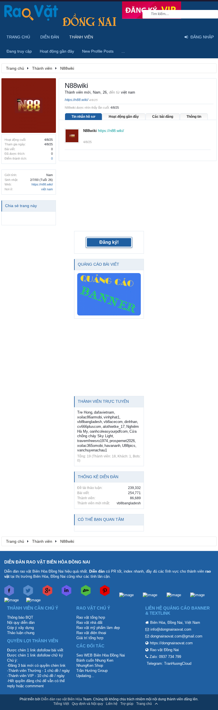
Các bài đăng (162, 117)
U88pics (128, 445)
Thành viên (81, 37)
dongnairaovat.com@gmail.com (176, 636)
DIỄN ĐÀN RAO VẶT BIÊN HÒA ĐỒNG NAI (47, 562)
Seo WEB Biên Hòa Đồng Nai (100, 655)
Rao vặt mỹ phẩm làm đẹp (98, 628)
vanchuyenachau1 (92, 450)
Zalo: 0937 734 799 (165, 657)
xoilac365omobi (90, 445)
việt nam (47, 189)
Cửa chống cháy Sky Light (107, 433)
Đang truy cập (19, 51)
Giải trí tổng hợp (89, 638)
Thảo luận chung (20, 633)
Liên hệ (112, 704)
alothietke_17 (114, 426)
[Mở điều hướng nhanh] (209, 68)
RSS (164, 704)
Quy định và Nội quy (87, 704)
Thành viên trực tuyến (103, 401)
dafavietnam (104, 412)
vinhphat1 (112, 417)
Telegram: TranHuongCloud (169, 663)
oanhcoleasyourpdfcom (109, 431)
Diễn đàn (49, 37)
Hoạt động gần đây (124, 117)
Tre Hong (84, 412)
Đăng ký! (109, 242)
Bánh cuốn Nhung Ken (94, 660)
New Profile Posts (98, 51)
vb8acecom (113, 422)
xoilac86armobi (89, 417)
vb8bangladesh (89, 422)
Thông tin (193, 117)
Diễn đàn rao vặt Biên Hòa (61, 699)
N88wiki (90, 131)
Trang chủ (18, 37)
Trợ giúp (126, 704)
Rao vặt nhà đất (89, 622)
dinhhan (130, 422)
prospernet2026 (122, 441)
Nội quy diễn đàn (21, 622)
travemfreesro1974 (92, 441)
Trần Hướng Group (92, 670)
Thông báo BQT (20, 617)
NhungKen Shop (89, 665)
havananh (112, 445)
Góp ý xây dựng (20, 628)
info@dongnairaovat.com (170, 629)
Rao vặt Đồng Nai (164, 650)
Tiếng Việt (61, 704)
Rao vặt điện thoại (91, 633)
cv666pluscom (89, 426)
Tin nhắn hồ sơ (83, 117)
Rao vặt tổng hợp (90, 617)
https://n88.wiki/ (42, 184)
